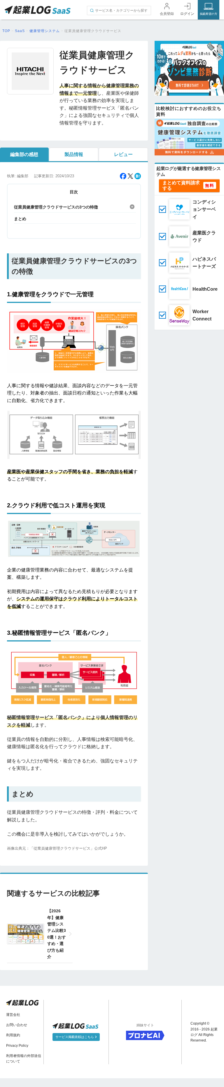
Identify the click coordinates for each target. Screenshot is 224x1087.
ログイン (187, 14)
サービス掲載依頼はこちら (75, 1037)
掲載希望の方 (208, 13)
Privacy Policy (17, 1046)
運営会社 (13, 1015)
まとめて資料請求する (181, 185)
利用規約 (13, 1035)
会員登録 (167, 14)
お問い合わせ (16, 1025)
